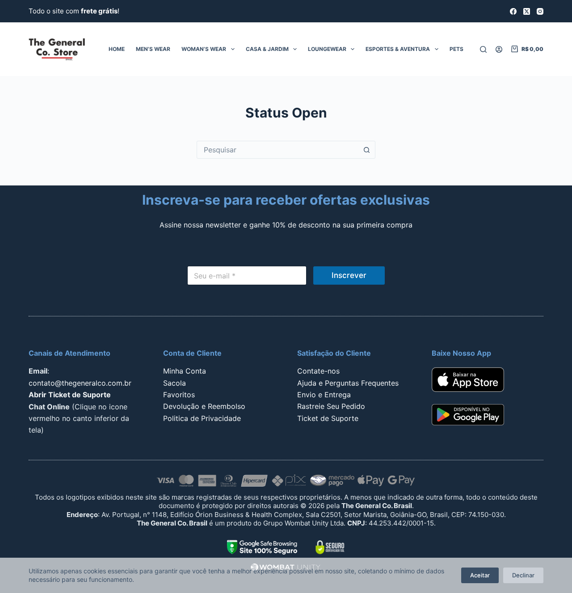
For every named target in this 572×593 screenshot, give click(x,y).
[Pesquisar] (483, 49)
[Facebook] (513, 11)
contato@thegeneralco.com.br (80, 383)
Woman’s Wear (203, 49)
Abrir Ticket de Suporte (70, 394)
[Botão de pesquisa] (366, 149)
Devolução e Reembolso (204, 406)
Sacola (174, 383)
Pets (456, 49)
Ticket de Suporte (327, 418)
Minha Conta (184, 370)
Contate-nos (318, 370)
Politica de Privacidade (202, 418)
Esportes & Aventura (398, 49)
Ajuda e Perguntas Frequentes (348, 383)
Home (117, 49)
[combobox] (277, 150)
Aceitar (480, 575)
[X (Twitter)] (526, 11)
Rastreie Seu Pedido (331, 406)
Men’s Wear (153, 49)
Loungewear (327, 49)
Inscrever (349, 275)
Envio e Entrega (324, 394)
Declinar (523, 575)
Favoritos (179, 394)
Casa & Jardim (267, 49)
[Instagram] (540, 11)
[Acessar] (499, 49)
